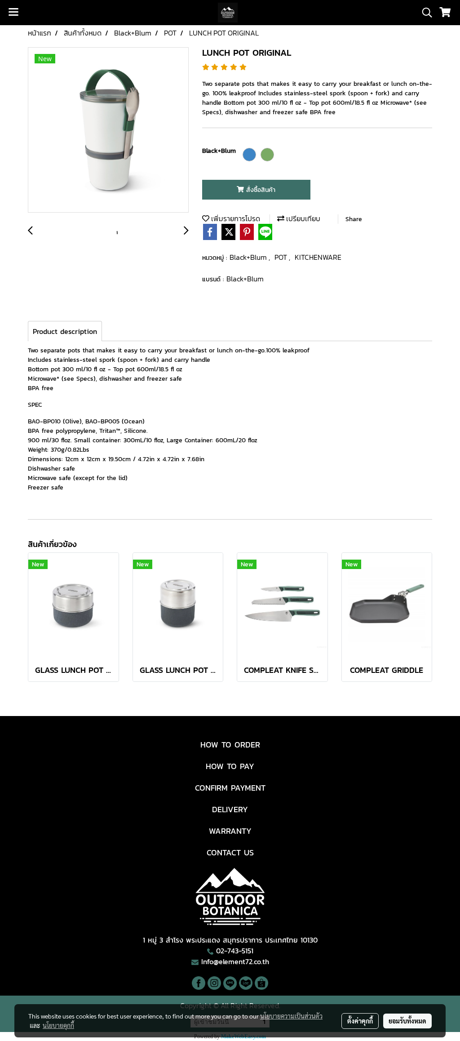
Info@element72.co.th (235, 961)
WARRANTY (230, 831)
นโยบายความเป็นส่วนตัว (291, 1016)
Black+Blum (249, 257)
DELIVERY (230, 809)
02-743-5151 (234, 950)
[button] (424, 13)
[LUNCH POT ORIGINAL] (108, 130)
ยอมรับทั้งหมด (407, 1021)
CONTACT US (230, 852)
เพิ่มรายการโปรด (234, 218)
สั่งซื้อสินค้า (259, 190)
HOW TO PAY (230, 766)
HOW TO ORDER (230, 744)
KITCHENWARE (318, 257)
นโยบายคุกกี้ (58, 1025)
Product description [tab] (65, 331)
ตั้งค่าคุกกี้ (360, 1021)
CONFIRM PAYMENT (230, 788)
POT (281, 257)
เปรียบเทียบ (302, 218)
